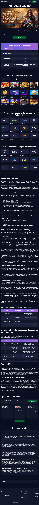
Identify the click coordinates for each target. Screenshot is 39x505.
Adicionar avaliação (32, 401)
